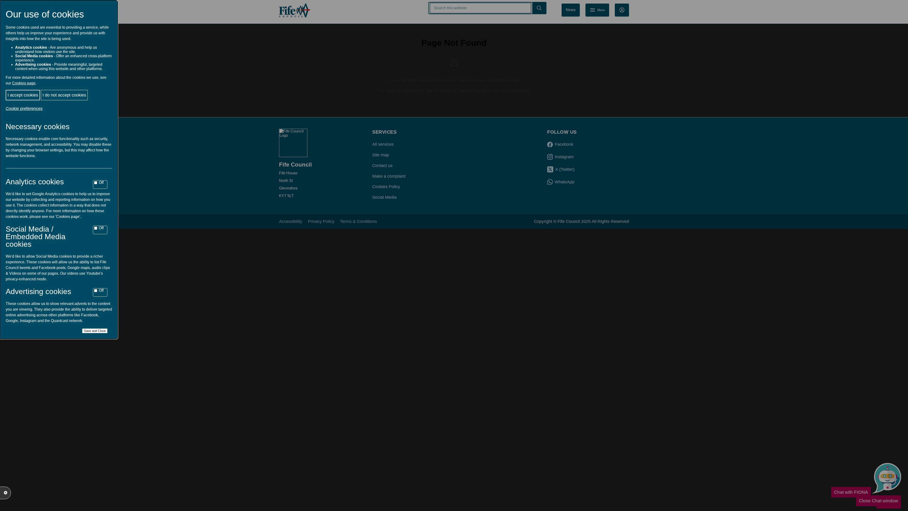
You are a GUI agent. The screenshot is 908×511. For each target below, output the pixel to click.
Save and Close (95, 331)
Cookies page (23, 83)
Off (101, 183)
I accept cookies (23, 95)
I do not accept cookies (64, 95)
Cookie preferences (24, 108)
